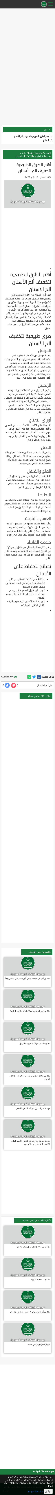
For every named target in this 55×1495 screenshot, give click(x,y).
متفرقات (38, 153)
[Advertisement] (27, 37)
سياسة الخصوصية (35, 1491)
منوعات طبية (27, 153)
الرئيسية (47, 153)
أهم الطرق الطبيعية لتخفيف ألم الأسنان (31, 136)
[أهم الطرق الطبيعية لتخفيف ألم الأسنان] (39, 677)
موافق (48, 1491)
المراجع (46, 140)
